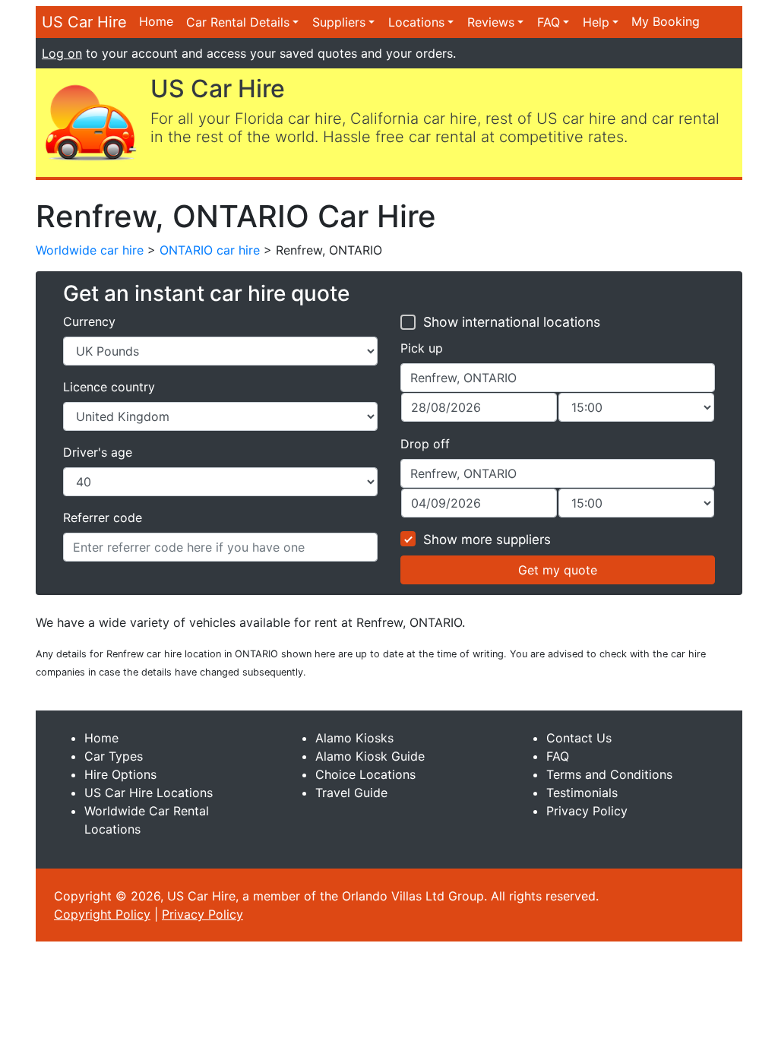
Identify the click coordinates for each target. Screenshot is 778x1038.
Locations (416, 22)
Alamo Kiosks (354, 737)
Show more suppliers (487, 539)
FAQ (548, 22)
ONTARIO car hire (210, 250)
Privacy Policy (587, 810)
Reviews (490, 22)
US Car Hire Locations (148, 792)
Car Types (113, 756)
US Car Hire (84, 22)
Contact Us (579, 737)
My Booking (665, 21)
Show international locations (511, 322)
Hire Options (120, 774)
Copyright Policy (102, 914)
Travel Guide (351, 792)
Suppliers (338, 22)
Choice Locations (365, 774)
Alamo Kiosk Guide (370, 756)
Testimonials (582, 792)
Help (596, 22)
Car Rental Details (237, 22)
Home (156, 21)
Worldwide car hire (90, 250)
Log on (62, 53)
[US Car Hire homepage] (90, 121)
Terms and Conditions (609, 774)
